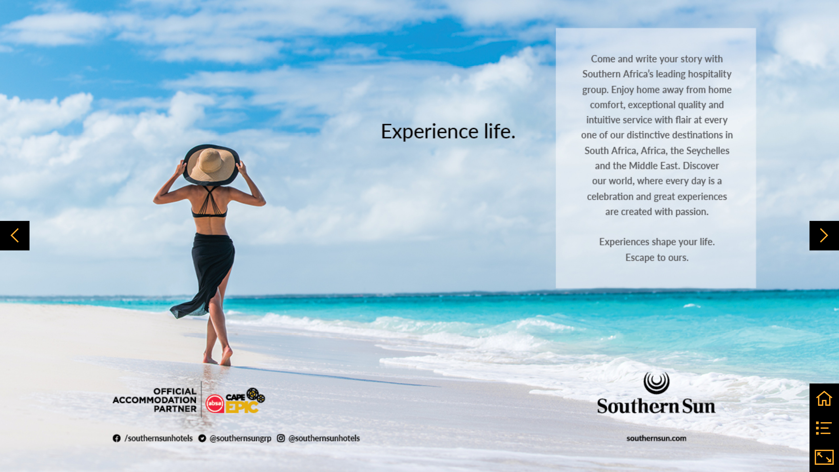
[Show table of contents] (824, 427)
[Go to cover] (824, 398)
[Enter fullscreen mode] (824, 457)
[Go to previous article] (14, 235)
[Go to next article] (824, 235)
